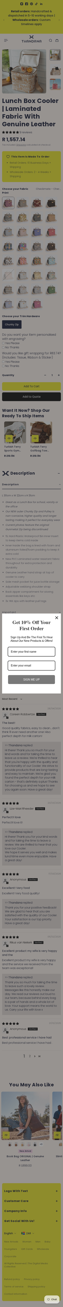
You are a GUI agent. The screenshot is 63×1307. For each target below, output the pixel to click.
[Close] (56, 618)
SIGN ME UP (31, 679)
